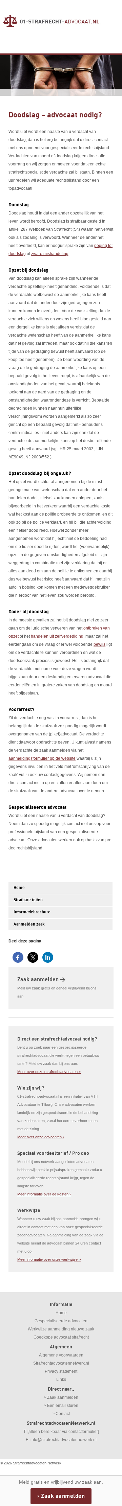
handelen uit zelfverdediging (57, 636)
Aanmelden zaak (29, 924)
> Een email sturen (61, 1405)
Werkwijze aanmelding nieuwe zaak (61, 1329)
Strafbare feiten (28, 900)
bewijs (99, 644)
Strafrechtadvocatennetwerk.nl (61, 1363)
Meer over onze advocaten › (40, 1137)
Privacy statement (61, 1371)
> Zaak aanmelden (61, 1397)
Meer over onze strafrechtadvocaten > (49, 1072)
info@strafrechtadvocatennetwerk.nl (63, 1439)
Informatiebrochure (32, 912)
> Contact (61, 1413)
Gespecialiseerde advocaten (61, 1321)
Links (61, 1379)
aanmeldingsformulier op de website (42, 758)
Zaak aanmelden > (41, 980)
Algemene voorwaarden (61, 1355)
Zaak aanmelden (63, 1496)
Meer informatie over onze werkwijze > (49, 1259)
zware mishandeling (49, 253)
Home (19, 888)
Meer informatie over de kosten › (44, 1194)
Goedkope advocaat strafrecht (61, 1337)
